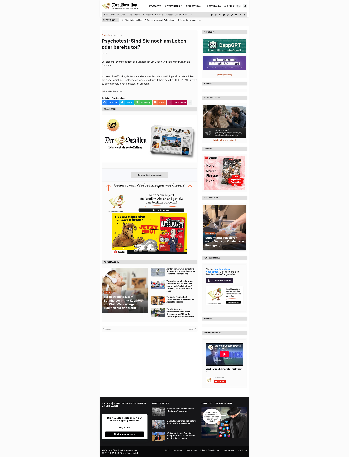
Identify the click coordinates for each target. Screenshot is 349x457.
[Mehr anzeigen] (190, 102)
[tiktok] (240, 14)
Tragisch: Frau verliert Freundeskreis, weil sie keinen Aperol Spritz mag (180, 299)
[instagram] (232, 14)
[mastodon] (228, 14)
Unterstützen (172, 6)
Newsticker (187, 15)
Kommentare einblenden (150, 175)
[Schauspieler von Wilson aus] (158, 411)
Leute (130, 15)
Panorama (159, 15)
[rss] (244, 14)
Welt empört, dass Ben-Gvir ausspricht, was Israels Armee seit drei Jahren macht (181, 435)
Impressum (177, 450)
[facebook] (212, 14)
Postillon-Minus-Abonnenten (218, 270)
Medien (137, 15)
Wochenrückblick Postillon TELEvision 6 (224, 370)
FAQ (167, 450)
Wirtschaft (115, 15)
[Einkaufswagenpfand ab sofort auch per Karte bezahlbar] (158, 424)
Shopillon (229, 6)
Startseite (155, 6)
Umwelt (178, 15)
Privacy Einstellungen (209, 450)
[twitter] (220, 14)
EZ (102, 91)
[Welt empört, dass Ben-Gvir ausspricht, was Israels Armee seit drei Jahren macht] (158, 436)
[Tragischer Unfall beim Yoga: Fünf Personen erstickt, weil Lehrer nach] (158, 284)
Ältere (192, 329)
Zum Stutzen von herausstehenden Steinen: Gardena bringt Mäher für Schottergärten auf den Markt (180, 313)
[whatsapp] (215, 14)
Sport (123, 15)
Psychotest (117, 35)
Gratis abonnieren (124, 434)
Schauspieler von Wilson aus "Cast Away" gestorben (180, 409)
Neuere (108, 329)
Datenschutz (191, 450)
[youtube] (236, 14)
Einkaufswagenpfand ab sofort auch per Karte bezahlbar (181, 422)
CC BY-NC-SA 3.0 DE (111, 453)
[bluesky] (224, 15)
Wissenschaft (148, 15)
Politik (106, 15)
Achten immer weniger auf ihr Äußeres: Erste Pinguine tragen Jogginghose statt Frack (180, 271)
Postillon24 (214, 6)
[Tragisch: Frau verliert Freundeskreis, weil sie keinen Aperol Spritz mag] (158, 300)
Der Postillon (193, 6)
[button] (238, 6)
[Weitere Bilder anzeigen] (224, 140)
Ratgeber (169, 15)
